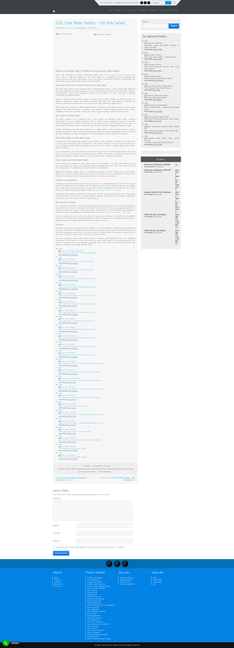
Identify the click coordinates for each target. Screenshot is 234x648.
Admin (69, 28)
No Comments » (106, 472)
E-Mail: (56, 533)
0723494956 (107, 3)
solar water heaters (89, 469)
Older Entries (117, 479)
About (56, 578)
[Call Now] (5, 642)
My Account (157, 582)
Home (110, 10)
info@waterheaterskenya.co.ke (127, 3)
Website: (56, 541)
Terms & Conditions (127, 584)
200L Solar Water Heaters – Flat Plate (106, 190)
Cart (154, 584)
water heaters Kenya (125, 469)
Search (145, 22)
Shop (155, 578)
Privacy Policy (125, 582)
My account (166, 10)
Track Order (157, 580)
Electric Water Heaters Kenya (71, 469)
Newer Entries (71, 479)
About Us (120, 10)
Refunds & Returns (127, 578)
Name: (56, 525)
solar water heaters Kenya (107, 469)
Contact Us (153, 10)
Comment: (57, 498)
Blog (176, 10)
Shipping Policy (126, 580)
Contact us (58, 586)
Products (130, 10)
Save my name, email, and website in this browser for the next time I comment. (90, 547)
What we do (58, 584)
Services (57, 580)
